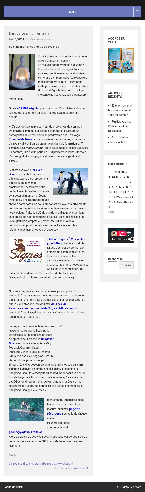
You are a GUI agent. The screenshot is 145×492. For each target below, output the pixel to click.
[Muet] (129, 239)
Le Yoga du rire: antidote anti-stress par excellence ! (41, 463)
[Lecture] (112, 239)
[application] (121, 235)
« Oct (111, 211)
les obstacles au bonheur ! (71, 468)
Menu (72, 11)
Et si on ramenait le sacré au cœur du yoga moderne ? (120, 110)
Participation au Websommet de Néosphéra (119, 126)
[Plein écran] (132, 239)
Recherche (115, 259)
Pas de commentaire (37, 39)
